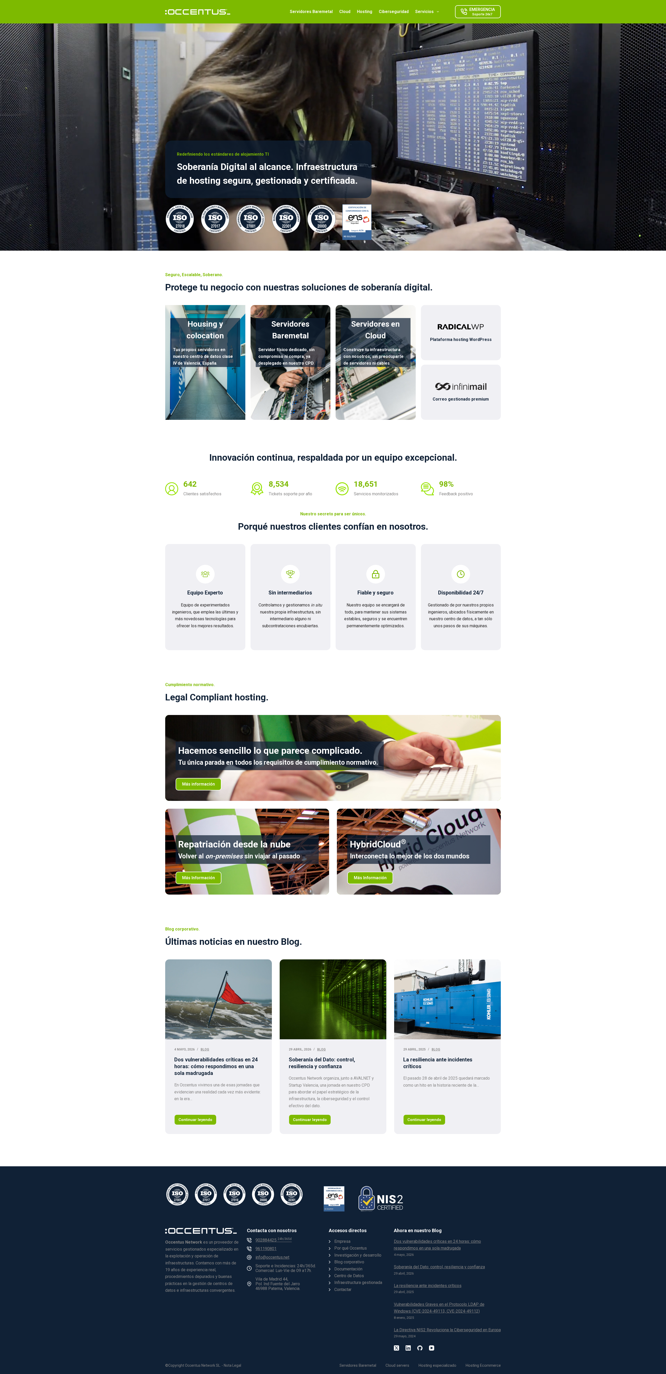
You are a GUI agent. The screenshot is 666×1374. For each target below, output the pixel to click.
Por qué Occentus (350, 1248)
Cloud (344, 11)
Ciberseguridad (394, 11)
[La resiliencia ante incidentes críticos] (447, 999)
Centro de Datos (349, 1275)
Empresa (342, 1241)
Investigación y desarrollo (357, 1255)
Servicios (424, 11)
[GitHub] (419, 1348)
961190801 (266, 1248)
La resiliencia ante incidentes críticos (428, 1285)
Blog (205, 1049)
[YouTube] (431, 1348)
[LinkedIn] (408, 1348)
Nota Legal (232, 1365)
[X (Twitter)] (396, 1348)
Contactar (342, 1289)
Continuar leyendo (197, 1121)
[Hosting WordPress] (461, 332)
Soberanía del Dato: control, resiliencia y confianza (439, 1267)
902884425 (273, 1240)
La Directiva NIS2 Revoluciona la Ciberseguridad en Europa (447, 1329)
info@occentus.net (272, 1257)
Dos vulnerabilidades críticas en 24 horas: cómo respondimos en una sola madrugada (216, 1066)
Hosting (364, 11)
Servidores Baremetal (311, 11)
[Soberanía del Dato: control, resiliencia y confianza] (333, 999)
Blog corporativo (349, 1262)
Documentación (348, 1269)
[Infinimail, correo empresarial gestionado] (461, 392)
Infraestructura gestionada (358, 1282)
